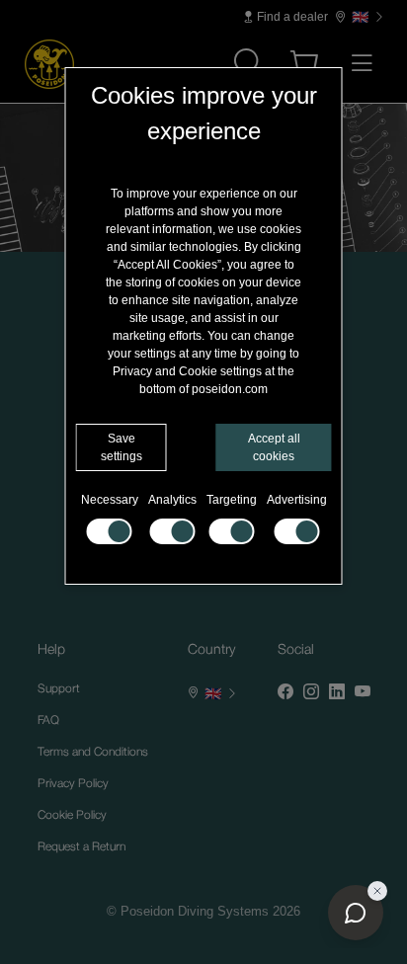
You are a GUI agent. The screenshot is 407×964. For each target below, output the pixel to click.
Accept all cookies (274, 447)
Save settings (121, 447)
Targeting (231, 500)
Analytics (172, 500)
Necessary (109, 500)
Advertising (297, 500)
